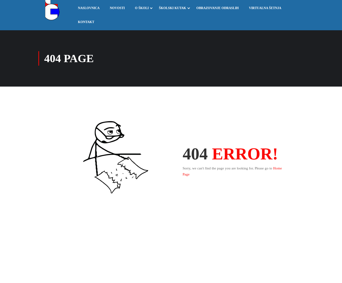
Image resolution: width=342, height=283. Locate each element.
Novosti (117, 8)
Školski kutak (172, 8)
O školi (142, 8)
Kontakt (86, 22)
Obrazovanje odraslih (217, 8)
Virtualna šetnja (265, 8)
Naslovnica (89, 8)
